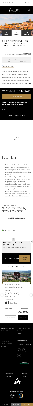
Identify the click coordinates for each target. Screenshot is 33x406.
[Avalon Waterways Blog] (19, 350)
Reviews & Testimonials (7, 331)
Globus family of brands (7, 3)
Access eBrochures (6, 343)
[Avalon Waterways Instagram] (19, 355)
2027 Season (16, 33)
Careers (19, 333)
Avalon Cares (20, 331)
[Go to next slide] (31, 241)
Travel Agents (5, 341)
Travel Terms (8, 376)
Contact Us (4, 346)
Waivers (24, 376)
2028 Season (26, 33)
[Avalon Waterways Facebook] (24, 350)
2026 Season (6, 33)
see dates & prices (16, 96)
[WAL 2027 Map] (8, 231)
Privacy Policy (9, 373)
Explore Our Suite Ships (7, 328)
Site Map (24, 373)
